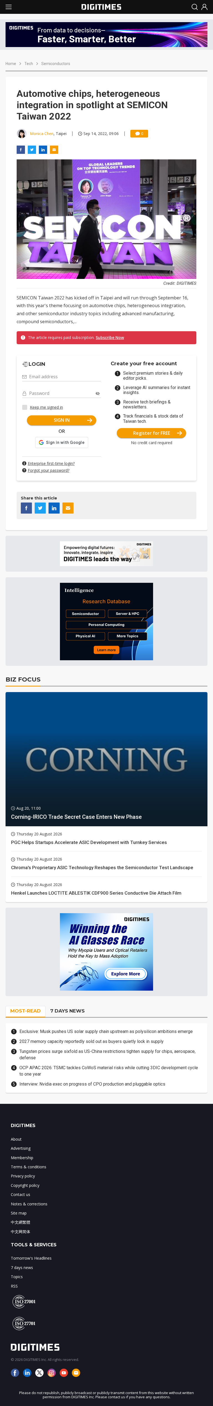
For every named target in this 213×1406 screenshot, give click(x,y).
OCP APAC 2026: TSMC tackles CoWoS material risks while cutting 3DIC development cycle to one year (108, 1070)
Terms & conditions (28, 1166)
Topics (17, 1276)
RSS (14, 1286)
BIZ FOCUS (23, 679)
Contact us (20, 1194)
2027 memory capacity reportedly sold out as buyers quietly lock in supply (91, 1041)
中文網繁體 (20, 1222)
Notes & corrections (29, 1203)
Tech (28, 63)
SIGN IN (62, 420)
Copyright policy (25, 1185)
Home (11, 63)
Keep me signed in (46, 407)
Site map (19, 1213)
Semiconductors (55, 63)
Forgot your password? (48, 470)
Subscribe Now (110, 337)
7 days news (22, 1267)
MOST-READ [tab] (25, 1011)
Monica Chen (42, 133)
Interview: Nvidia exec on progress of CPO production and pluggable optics (92, 1084)
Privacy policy (23, 1176)
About (16, 1139)
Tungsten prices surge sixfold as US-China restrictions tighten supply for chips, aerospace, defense (107, 1054)
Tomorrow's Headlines (31, 1258)
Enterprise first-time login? (51, 463)
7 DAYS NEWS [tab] (67, 1011)
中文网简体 (20, 1231)
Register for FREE (151, 433)
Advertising (21, 1148)
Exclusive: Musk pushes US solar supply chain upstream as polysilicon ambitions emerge (106, 1031)
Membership (22, 1157)
